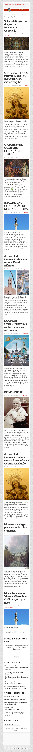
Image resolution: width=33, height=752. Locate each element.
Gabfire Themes (25, 748)
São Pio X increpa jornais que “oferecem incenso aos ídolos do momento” (15, 714)
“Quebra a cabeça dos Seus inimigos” (14, 673)
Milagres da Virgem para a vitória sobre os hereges (15, 527)
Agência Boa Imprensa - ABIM (15, 747)
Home (6, 15)
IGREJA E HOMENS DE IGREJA (15, 699)
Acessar (8, 748)
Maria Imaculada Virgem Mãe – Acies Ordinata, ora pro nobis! (15, 597)
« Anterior (7, 632)
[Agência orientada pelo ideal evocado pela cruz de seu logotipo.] (16, 10)
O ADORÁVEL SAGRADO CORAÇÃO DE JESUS (13, 149)
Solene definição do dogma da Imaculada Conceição (15, 25)
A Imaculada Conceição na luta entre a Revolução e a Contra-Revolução (16, 458)
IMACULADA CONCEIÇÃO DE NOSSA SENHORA (16, 206)
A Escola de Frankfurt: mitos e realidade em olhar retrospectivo (15, 687)
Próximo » (22, 632)
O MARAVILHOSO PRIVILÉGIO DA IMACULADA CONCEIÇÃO (16, 77)
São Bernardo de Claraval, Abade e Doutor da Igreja (16, 678)
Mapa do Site (19, 729)
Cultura (25, 395)
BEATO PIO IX (13, 392)
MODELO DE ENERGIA (13, 696)
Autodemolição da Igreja (10, 607)
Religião (26, 85)
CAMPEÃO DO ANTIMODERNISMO (12, 708)
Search (26, 6)
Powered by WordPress (16, 748)
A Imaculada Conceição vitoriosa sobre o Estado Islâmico (15, 260)
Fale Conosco (10, 729)
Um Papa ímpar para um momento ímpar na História (16, 703)
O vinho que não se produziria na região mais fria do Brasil (16, 682)
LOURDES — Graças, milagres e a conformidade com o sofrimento (16, 325)
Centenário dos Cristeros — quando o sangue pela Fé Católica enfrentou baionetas (17, 667)
